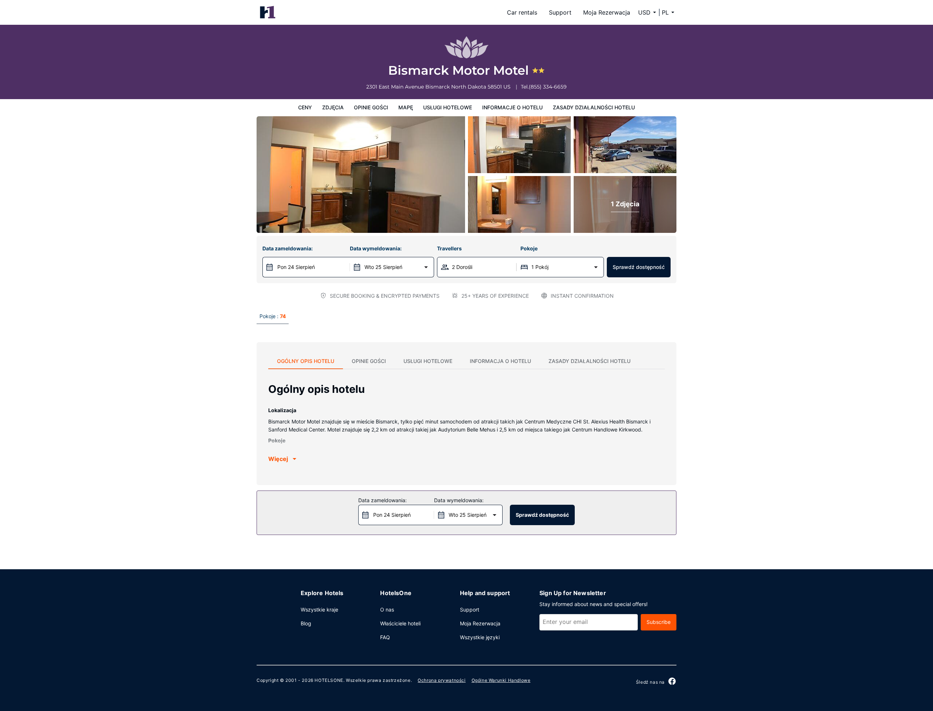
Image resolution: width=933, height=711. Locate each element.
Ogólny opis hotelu (305, 361)
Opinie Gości (371, 107)
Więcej (278, 458)
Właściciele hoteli (400, 623)
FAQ (385, 637)
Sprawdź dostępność (639, 267)
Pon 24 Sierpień (296, 267)
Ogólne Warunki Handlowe (501, 680)
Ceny (305, 107)
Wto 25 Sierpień (383, 267)
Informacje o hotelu (512, 107)
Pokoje (529, 248)
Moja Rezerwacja (606, 12)
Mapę (405, 107)
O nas (387, 609)
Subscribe (659, 622)
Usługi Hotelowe (447, 107)
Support (560, 12)
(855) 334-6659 (548, 86)
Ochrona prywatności (441, 680)
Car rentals (522, 12)
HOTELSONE (329, 680)
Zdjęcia (333, 107)
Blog (306, 623)
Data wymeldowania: (376, 248)
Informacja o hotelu (500, 361)
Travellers (449, 248)
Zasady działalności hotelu (594, 107)
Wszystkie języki (480, 637)
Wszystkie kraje (319, 609)
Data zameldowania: (287, 248)
